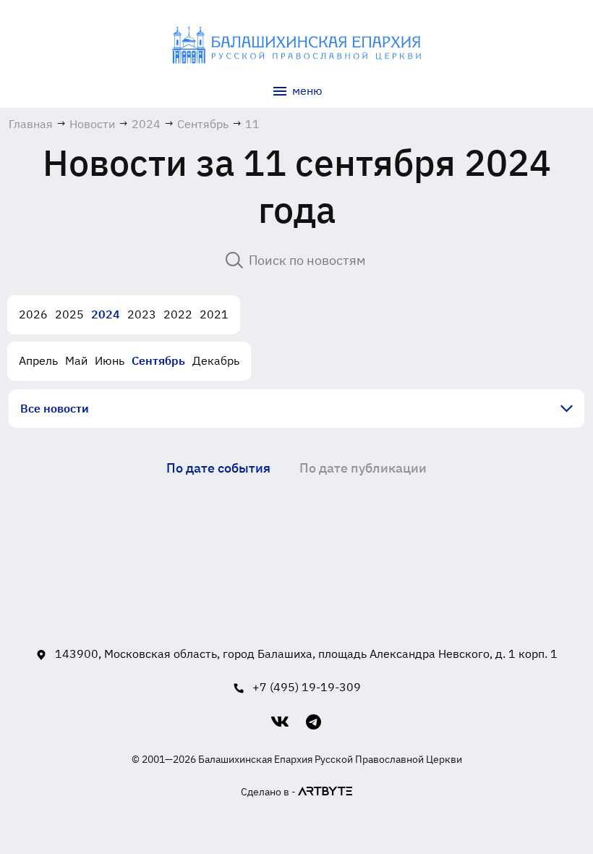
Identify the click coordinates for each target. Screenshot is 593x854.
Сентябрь (158, 360)
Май (76, 360)
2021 (214, 314)
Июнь (109, 360)
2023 (141, 314)
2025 (69, 314)
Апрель (38, 360)
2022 (177, 314)
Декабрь (215, 360)
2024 (105, 314)
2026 (33, 314)
